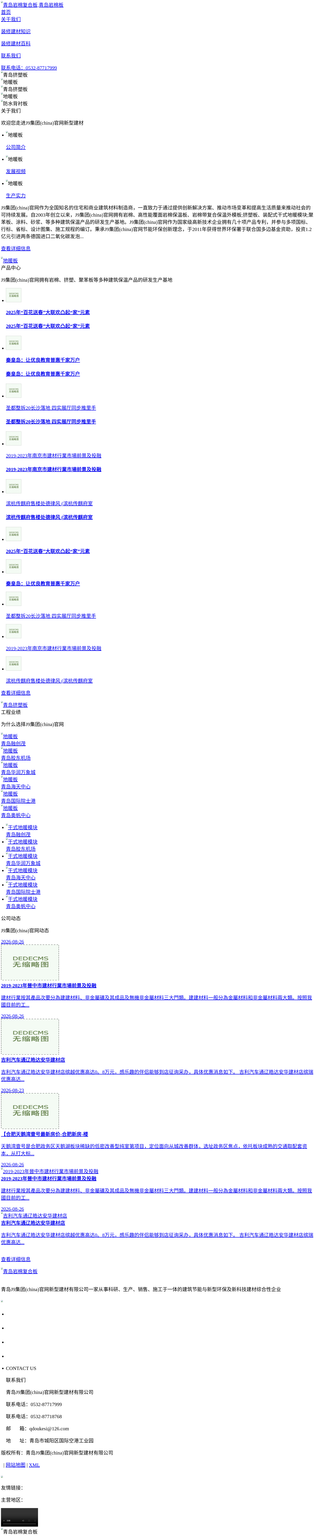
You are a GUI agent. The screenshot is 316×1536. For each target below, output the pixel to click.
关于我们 (17, 1314)
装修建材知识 (23, 1328)
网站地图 (15, 1465)
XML (34, 1465)
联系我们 (17, 1356)
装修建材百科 (23, 1342)
